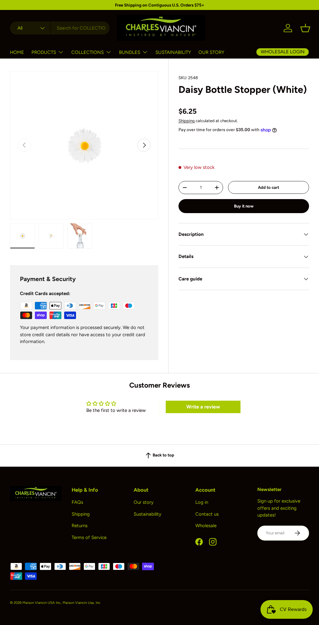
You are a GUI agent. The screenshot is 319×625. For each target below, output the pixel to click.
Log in (201, 502)
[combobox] (60, 28)
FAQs (77, 502)
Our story (144, 502)
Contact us (207, 514)
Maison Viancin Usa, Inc (81, 602)
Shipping (187, 120)
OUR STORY (211, 52)
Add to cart (268, 187)
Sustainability (147, 514)
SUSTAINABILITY (173, 52)
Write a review (203, 407)
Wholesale (206, 525)
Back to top (163, 454)
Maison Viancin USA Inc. (41, 602)
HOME (17, 52)
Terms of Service (89, 537)
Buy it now (244, 205)
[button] (305, 28)
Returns (80, 525)
